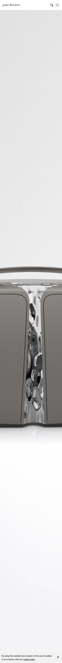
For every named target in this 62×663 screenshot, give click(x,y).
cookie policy (29, 659)
